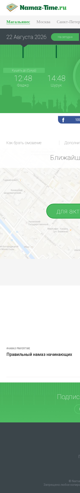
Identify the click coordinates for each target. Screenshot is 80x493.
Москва (43, 21)
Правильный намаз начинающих (39, 354)
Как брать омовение (23, 143)
